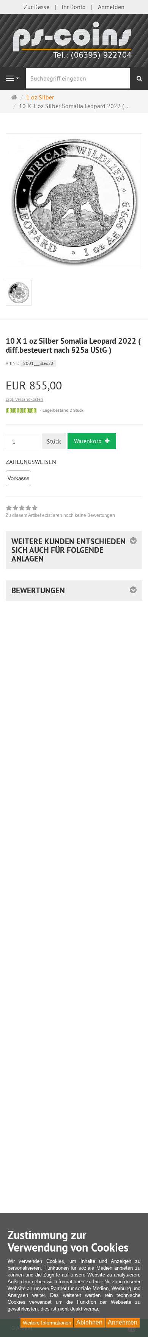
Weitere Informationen (47, 1323)
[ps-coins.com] (74, 39)
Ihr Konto (73, 7)
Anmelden (111, 7)
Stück (54, 441)
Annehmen (122, 1322)
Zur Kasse (36, 7)
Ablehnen (89, 1322)
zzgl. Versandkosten (24, 399)
